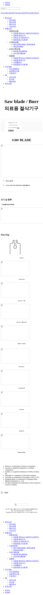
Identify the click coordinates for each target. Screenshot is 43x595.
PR (6, 578)
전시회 (11, 582)
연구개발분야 (14, 572)
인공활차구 (17, 565)
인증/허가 (12, 576)
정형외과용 (13, 535)
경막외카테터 (18, 550)
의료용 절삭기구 (19, 539)
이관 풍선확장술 (19, 556)
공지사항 (12, 580)
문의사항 (8, 586)
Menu (3, 119)
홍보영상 (12, 584)
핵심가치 (12, 528)
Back (6, 492)
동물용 (11, 130)
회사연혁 (12, 526)
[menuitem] (7, 3)
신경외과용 (13, 546)
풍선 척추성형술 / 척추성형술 (24, 548)
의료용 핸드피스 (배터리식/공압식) (26, 537)
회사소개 (8, 522)
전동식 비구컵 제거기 (21, 541)
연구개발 (8, 569)
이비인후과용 (14, 552)
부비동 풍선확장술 (20, 554)
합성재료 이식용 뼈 (20, 543)
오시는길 (12, 530)
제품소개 (8, 533)
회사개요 (12, 524)
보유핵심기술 (14, 574)
